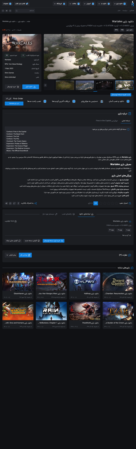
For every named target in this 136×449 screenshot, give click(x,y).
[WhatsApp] (10, 203)
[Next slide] (132, 85)
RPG (116, 30)
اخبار (119, 11)
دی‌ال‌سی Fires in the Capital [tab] (107, 120)
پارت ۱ (128, 230)
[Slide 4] (65, 85)
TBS (122, 30)
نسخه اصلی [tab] (126, 120)
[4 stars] (104, 203)
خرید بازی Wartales (14, 103)
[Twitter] (14, 203)
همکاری (132, 11)
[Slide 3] (85, 85)
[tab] (50, 214)
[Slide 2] (104, 85)
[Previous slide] (45, 85)
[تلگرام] (6, 10)
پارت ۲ (120, 230)
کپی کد (8, 98)
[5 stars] (100, 203)
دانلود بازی (129, 30)
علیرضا (19, 30)
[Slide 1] (124, 85)
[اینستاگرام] (10, 10)
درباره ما (125, 11)
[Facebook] (18, 203)
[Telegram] (6, 203)
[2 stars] (112, 203)
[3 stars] (108, 203)
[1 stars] (116, 203)
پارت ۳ (111, 230)
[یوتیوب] (3, 10)
